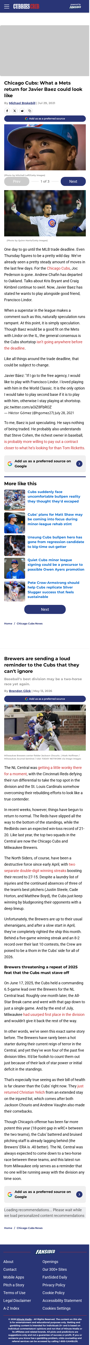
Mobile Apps (13, 1277)
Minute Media (24, 1319)
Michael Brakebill (22, 103)
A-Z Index (11, 1308)
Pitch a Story (13, 1285)
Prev (17, 181)
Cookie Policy (53, 1293)
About (8, 1261)
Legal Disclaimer (17, 1300)
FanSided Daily (54, 1277)
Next (73, 181)
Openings (50, 1261)
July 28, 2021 (64, 413)
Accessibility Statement (62, 1300)
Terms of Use (14, 1293)
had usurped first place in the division (54, 1014)
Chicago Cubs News (29, 623)
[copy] (30, 111)
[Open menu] (6, 6)
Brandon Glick (20, 691)
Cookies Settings (56, 1308)
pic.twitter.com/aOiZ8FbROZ (28, 407)
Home (8, 623)
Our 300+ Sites (54, 1269)
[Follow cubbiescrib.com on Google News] (79, 464)
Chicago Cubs (58, 268)
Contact (10, 1269)
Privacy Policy (53, 1285)
